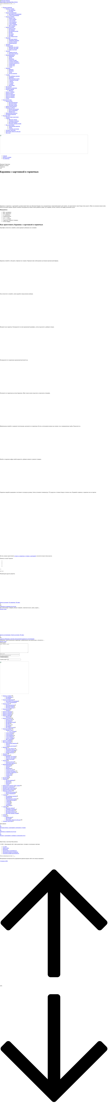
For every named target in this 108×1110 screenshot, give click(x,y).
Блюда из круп (9, 93)
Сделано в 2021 (4, 861)
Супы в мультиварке (14, 15)
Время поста (12, 111)
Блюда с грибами (10, 92)
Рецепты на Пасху (10, 107)
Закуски (8, 51)
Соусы (7, 98)
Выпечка (8, 37)
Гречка (7, 710)
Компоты (11, 69)
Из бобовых (12, 30)
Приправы (11, 59)
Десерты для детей (13, 48)
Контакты (5, 849)
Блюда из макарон (10, 94)
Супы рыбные (12, 23)
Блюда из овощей (10, 96)
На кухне (8, 132)
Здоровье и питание (14, 121)
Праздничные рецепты (11, 113)
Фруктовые (12, 85)
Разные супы (12, 18)
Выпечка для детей (13, 47)
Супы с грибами (13, 24)
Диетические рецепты (14, 126)
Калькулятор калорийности (10, 850)
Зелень (10, 57)
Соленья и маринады (14, 63)
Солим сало (12, 65)
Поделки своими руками (15, 123)
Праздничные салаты (14, 78)
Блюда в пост (9, 101)
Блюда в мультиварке (11, 12)
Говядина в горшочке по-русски (8, 606)
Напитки (8, 68)
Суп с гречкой (12, 731)
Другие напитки (13, 73)
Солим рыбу (12, 64)
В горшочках (12, 10)
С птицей (11, 82)
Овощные (11, 77)
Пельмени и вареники (11, 88)
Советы (8, 118)
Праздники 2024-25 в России (13, 131)
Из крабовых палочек (14, 76)
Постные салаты (13, 105)
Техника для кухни (10, 130)
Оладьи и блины (13, 41)
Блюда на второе (10, 27)
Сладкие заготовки (13, 61)
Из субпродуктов (13, 36)
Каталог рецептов (7, 7)
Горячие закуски (13, 52)
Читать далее (3, 609)
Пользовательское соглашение (10, 852)
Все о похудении (10, 125)
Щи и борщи (12, 26)
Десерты (8, 44)
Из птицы (11, 33)
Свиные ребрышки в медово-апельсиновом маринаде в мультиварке (17, 638)
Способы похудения (14, 129)
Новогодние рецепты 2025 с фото (11, 785)
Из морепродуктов (13, 31)
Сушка (10, 66)
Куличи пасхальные (14, 109)
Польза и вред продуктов (12, 117)
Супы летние (12, 20)
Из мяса (11, 32)
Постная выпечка (13, 102)
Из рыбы (11, 35)
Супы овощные (13, 22)
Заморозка (11, 56)
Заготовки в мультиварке (15, 14)
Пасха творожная (13, 110)
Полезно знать (6, 115)
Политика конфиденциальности (11, 853)
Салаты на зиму (13, 60)
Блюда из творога (10, 97)
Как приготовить (13, 122)
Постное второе (13, 103)
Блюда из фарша (10, 89)
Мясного (11, 90)
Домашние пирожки (14, 40)
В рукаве (11, 11)
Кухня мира (9, 86)
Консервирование (10, 55)
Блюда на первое (10, 16)
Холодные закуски (13, 53)
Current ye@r (3, 659)
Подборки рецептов (11, 114)
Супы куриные (12, 19)
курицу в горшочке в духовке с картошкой (25, 556)
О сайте (5, 846)
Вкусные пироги (13, 39)
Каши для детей (13, 49)
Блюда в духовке (10, 8)
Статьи (4, 816)
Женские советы (13, 119)
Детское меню (9, 45)
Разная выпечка (13, 43)
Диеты (10, 127)
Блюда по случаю (7, 99)
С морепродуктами (13, 80)
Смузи (10, 72)
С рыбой (11, 84)
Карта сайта (6, 848)
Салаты (8, 74)
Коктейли (11, 70)
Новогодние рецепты (11, 106)
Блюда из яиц (12, 28)
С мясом (11, 81)
